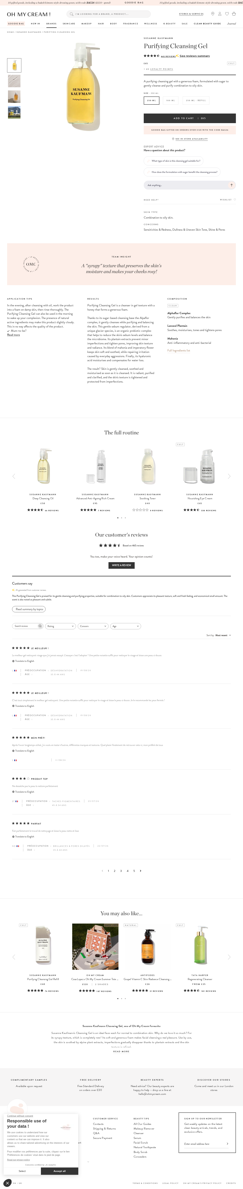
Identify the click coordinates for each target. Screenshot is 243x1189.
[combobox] (60, 626)
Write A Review (121, 565)
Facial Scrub (141, 1143)
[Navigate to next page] (140, 871)
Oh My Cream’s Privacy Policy (202, 1183)
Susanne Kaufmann (158, 38)
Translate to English (24, 661)
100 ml (170, 100)
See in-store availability (192, 139)
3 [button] (125, 517)
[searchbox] (24, 626)
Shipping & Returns (104, 1129)
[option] (14, 65)
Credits (231, 1183)
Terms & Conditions (145, 1183)
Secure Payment (102, 1138)
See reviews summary (195, 56)
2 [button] (121, 517)
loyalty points (161, 69)
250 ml (151, 100)
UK (20, 1183)
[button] (121, 597)
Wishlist (226, 199)
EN (14, 1183)
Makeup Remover (144, 1129)
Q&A (96, 1133)
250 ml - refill (196, 100)
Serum (137, 1138)
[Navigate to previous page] (102, 871)
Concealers (140, 1157)
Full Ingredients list (178, 350)
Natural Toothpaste (145, 1147)
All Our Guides (142, 1124)
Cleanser (139, 1133)
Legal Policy (170, 1183)
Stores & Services (191, 13)
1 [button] (117, 517)
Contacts (98, 1124)
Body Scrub (140, 1152)
